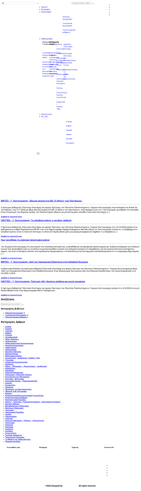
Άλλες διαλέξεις (12, 339)
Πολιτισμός (67, 46)
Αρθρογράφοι (10, 350)
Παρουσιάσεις (11, 416)
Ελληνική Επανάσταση (14, 373)
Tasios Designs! (70, 485)
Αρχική (44, 7)
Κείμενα (8, 393)
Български (70, 143)
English (68, 126)
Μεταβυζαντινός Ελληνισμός (17, 406)
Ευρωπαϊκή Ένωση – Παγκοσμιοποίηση (21, 381)
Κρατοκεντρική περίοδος (55, 54)
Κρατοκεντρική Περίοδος (15, 400)
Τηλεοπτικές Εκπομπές (15, 437)
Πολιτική (9, 419)
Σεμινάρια (9, 427)
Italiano (68, 134)
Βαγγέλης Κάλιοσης (13, 352)
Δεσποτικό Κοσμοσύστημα (48, 63)
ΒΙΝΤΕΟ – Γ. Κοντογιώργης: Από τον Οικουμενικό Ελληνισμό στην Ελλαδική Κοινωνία (44, 262)
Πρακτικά (9, 425)
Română (69, 139)
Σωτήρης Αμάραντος (13, 435)
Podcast (8, 335)
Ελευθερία (60, 63)
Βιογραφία (45, 9)
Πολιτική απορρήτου (83, 457)
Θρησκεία (67, 44)
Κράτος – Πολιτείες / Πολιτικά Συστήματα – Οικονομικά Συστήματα (32, 402)
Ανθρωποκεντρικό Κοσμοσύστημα (19, 343)
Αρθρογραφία (46, 38)
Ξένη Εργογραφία (49, 463)
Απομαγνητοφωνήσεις (14, 345)
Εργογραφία (46, 12)
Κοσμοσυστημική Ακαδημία (16, 398)
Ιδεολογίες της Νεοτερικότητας (18, 389)
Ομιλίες (8, 414)
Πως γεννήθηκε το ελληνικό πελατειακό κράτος (25, 240)
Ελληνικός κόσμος (54, 43)
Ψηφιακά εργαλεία (12, 441)
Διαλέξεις (9, 364)
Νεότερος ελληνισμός (53, 72)
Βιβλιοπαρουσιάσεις (13, 356)
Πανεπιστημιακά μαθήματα (69, 31)
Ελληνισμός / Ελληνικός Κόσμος (18, 375)
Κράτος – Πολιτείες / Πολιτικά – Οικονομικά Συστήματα (60, 52)
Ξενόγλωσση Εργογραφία (67, 24)
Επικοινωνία (46, 114)
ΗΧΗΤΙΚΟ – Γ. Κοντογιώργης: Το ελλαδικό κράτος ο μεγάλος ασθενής (36, 220)
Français (69, 121)
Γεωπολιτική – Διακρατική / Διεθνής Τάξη (22, 358)
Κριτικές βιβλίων (12, 404)
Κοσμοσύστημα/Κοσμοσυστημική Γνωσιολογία (24, 396)
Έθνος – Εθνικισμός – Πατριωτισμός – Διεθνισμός (26, 366)
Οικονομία (9, 410)
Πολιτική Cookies (81, 460)
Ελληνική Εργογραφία (67, 18)
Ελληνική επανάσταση (54, 67)
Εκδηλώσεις (10, 368)
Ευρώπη (59, 95)
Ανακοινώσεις (11, 341)
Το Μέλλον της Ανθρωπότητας (18, 439)
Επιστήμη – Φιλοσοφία (14, 379)
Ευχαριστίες (10, 385)
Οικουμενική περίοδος (54, 58)
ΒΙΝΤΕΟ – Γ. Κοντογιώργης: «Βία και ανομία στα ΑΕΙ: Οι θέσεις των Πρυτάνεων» (41, 200)
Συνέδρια (9, 431)
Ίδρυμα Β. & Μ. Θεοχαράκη (16, 391)
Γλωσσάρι (46, 53)
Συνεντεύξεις (10, 433)
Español (69, 130)
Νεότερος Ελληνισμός (14, 408)
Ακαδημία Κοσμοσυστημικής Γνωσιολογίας (119, 455)
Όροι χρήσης (79, 453)
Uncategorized (11, 337)
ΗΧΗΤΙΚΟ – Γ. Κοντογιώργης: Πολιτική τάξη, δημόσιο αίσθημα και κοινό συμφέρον (43, 281)
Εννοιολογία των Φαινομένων (17, 377)
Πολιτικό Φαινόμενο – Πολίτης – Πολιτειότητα (61, 87)
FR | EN (44, 116)
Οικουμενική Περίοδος (14, 412)
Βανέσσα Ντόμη (11, 354)
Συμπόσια (9, 429)
